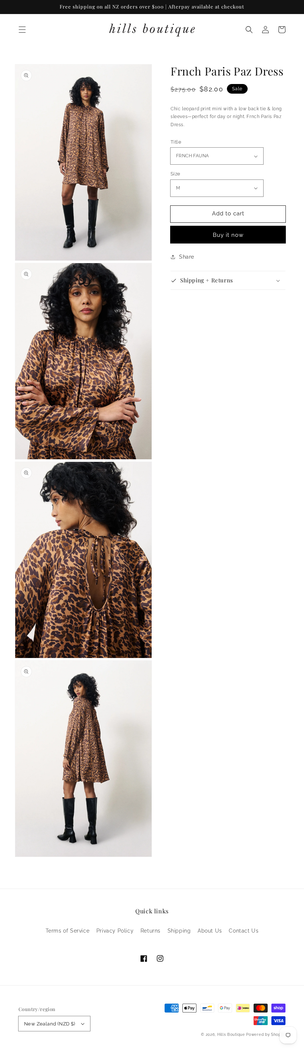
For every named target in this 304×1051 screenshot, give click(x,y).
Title (176, 142)
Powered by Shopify (265, 1034)
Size (176, 174)
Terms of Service (68, 931)
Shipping (179, 931)
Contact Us (243, 931)
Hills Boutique (231, 1034)
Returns (151, 931)
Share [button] (186, 257)
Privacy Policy (114, 931)
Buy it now (228, 235)
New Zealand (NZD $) (49, 1024)
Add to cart (228, 213)
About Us (210, 931)
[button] (22, 29)
